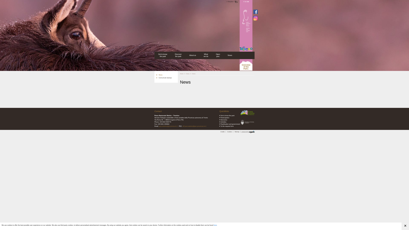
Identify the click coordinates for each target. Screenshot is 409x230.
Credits (222, 132)
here (215, 225)
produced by (245, 132)
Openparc (218, 55)
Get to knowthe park (162, 55)
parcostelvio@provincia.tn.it (168, 126)
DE (246, 1)
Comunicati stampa (165, 78)
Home (182, 74)
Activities (223, 122)
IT (243, 1)
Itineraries (223, 120)
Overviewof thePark (246, 67)
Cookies (229, 132)
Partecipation (224, 118)
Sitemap (237, 132)
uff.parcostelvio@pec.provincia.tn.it (194, 126)
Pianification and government (230, 124)
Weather (231, 1)
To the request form (227, 126)
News (230, 55)
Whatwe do (206, 55)
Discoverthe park (178, 55)
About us (192, 55)
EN (248, 1)
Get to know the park (227, 115)
